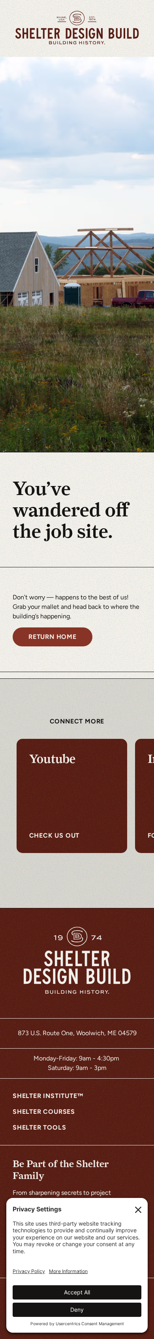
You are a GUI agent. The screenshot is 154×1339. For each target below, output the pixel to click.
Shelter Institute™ (48, 1096)
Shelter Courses (44, 1111)
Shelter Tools (39, 1127)
